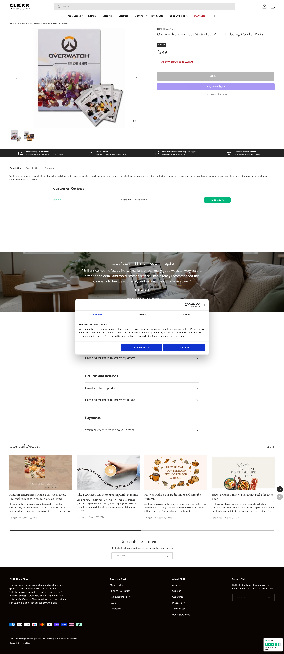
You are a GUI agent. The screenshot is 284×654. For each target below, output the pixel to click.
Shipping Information (120, 591)
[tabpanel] (142, 194)
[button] (273, 6)
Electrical (123, 16)
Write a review (217, 200)
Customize (139, 347)
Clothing (139, 16)
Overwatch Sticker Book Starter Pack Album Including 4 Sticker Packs (52, 23)
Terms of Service (180, 609)
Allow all (184, 347)
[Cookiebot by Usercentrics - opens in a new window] (187, 305)
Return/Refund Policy (120, 597)
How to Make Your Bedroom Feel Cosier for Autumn (172, 497)
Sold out (216, 76)
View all (271, 447)
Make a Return (117, 585)
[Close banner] (204, 305)
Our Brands (177, 597)
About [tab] (186, 314)
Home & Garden (73, 16)
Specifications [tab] (33, 168)
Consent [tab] (97, 314)
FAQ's (113, 603)
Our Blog (176, 591)
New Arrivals (198, 16)
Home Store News (181, 615)
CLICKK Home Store (166, 29)
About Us (176, 585)
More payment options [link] (216, 94)
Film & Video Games (24, 23)
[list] (76, 78)
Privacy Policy (178, 603)
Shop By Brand (177, 16)
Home (11, 23)
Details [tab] (142, 314)
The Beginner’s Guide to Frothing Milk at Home (107, 495)
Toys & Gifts (157, 16)
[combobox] (144, 6)
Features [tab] (49, 168)
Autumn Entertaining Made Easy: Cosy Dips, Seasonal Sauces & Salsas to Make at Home (37, 497)
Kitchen (92, 16)
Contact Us (115, 609)
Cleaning (107, 16)
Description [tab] (15, 168)
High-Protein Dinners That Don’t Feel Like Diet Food (242, 497)
